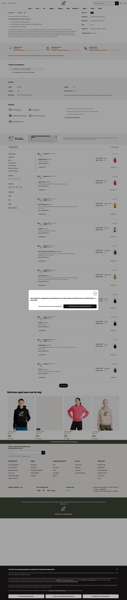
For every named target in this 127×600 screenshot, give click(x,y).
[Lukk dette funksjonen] (95, 293)
